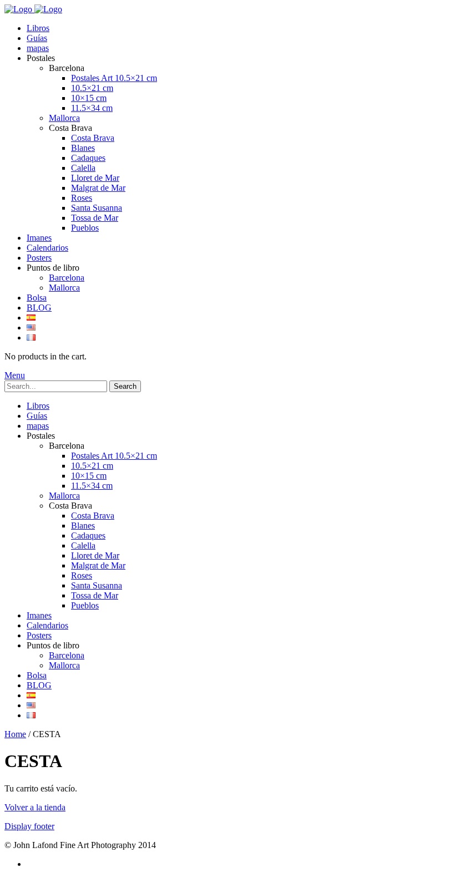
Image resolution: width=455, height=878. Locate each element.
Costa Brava (92, 138)
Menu (14, 375)
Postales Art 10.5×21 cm (114, 78)
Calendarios (47, 247)
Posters (39, 257)
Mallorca (64, 118)
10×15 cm (89, 98)
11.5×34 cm (92, 108)
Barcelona (66, 277)
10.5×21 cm (92, 88)
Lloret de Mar (95, 177)
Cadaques (88, 158)
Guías (37, 38)
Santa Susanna (96, 207)
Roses (81, 197)
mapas (38, 48)
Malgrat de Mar (98, 187)
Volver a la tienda (34, 807)
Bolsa (37, 297)
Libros (38, 28)
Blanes (83, 148)
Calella (83, 167)
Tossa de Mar (94, 217)
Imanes (39, 237)
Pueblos (85, 227)
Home (15, 734)
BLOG (39, 307)
